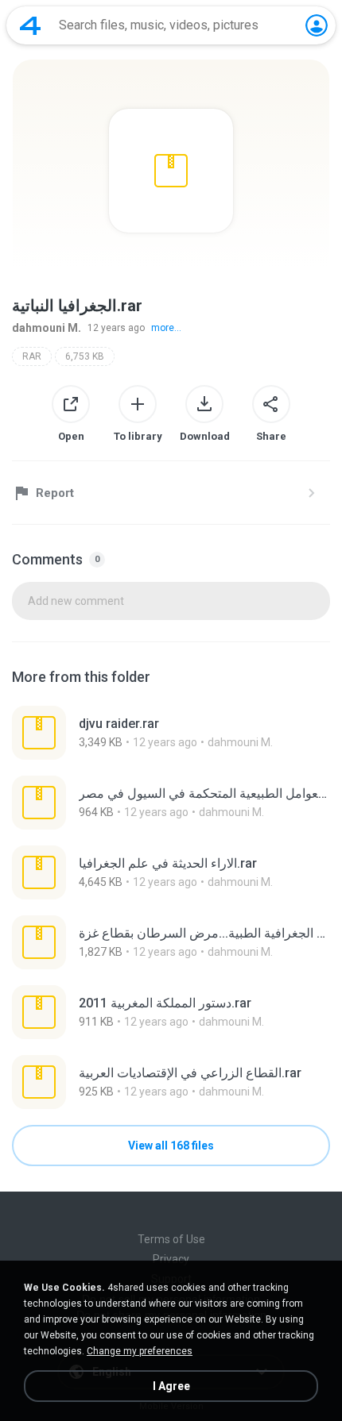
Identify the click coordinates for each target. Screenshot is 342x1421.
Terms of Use (171, 1239)
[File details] (171, 733)
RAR (31, 356)
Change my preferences (139, 1351)
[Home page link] (30, 25)
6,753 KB (84, 356)
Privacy (171, 1259)
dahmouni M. (46, 328)
